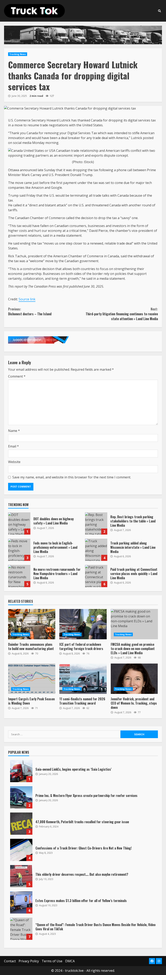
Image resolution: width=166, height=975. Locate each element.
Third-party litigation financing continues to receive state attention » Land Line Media (122, 314)
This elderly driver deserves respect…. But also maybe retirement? (21, 876)
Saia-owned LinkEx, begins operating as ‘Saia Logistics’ (21, 771)
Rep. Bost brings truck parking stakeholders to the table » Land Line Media (96, 523)
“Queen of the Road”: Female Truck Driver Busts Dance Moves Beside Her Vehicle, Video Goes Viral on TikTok (21, 929)
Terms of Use (52, 961)
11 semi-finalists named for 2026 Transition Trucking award (82, 679)
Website (14, 462)
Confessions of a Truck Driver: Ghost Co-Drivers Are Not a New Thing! (21, 850)
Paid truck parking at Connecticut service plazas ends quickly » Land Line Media (96, 576)
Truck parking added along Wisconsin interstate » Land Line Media (96, 550)
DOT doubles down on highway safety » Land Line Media (19, 523)
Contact (10, 961)
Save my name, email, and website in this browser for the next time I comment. (71, 477)
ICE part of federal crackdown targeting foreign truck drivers (82, 624)
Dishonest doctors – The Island (29, 311)
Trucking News (17, 54)
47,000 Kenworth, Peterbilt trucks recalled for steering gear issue (21, 823)
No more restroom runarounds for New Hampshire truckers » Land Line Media (19, 576)
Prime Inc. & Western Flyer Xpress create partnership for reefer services (21, 797)
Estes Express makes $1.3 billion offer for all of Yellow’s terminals (21, 902)
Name (14, 430)
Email (13, 446)
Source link (27, 299)
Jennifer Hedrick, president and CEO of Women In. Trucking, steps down (134, 679)
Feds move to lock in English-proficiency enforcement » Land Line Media (19, 550)
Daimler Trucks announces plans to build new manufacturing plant (31, 624)
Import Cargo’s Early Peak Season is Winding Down (31, 679)
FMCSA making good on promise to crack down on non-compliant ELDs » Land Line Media (134, 624)
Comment (17, 376)
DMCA (70, 961)
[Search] (159, 11)
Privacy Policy (29, 961)
